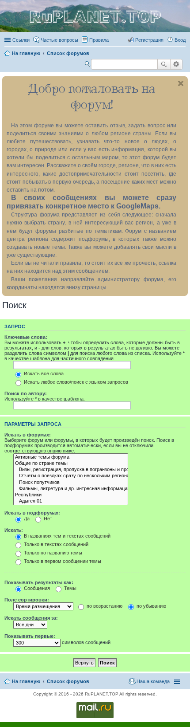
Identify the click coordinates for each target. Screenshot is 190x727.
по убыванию (150, 606)
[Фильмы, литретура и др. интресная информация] (70, 489)
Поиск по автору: (25, 393)
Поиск (164, 64)
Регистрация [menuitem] (149, 40)
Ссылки (21, 40)
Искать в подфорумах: (32, 512)
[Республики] (70, 495)
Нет (47, 518)
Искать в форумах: (27, 434)
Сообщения (36, 588)
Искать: (13, 530)
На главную (26, 681)
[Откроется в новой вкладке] (95, 717)
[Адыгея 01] (70, 501)
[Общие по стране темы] (70, 463)
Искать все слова (43, 373)
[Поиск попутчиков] (70, 482)
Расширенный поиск (176, 64)
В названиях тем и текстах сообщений (66, 535)
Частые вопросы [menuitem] (59, 40)
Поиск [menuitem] (88, 65)
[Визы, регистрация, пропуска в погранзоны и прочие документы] (70, 470)
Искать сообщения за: (31, 618)
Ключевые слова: (25, 337)
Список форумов (68, 681)
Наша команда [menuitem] (153, 681)
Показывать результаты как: (38, 582)
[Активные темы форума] (70, 457)
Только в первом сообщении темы (62, 561)
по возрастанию (103, 606)
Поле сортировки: (26, 599)
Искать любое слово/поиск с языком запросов (75, 382)
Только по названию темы (52, 552)
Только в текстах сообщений (55, 544)
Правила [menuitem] (99, 40)
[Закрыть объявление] (180, 83)
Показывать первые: (29, 636)
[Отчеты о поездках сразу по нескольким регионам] (70, 476)
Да (26, 518)
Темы (69, 588)
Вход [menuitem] (180, 40)
